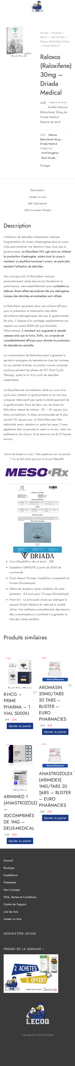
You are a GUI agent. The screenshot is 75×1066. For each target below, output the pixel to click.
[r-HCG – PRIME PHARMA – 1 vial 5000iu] (20, 671)
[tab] (37, 190)
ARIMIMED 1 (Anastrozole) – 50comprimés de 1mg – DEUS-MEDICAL (21, 812)
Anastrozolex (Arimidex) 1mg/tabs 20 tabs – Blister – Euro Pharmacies (55, 789)
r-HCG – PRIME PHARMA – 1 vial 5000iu (17, 703)
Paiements (10, 882)
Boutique (57, 33)
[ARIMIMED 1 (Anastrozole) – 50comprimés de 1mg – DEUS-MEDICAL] (20, 765)
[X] (59, 166)
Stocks (43, 37)
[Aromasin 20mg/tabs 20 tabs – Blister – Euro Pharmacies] (55, 667)
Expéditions (11, 875)
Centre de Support (15, 904)
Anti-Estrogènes (49, 153)
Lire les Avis (11, 912)
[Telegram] (65, 166)
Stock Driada (58, 37)
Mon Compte (12, 890)
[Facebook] (54, 166)
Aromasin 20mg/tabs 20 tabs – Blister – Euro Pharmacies (52, 703)
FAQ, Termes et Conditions (20, 897)
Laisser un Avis (12, 919)
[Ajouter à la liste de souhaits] (34, 692)
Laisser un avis (37, 197)
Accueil (44, 33)
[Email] (70, 166)
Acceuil (8, 860)
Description (37, 190)
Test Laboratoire (37, 203)
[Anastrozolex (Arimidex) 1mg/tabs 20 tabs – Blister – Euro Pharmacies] (55, 753)
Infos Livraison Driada (37, 210)
